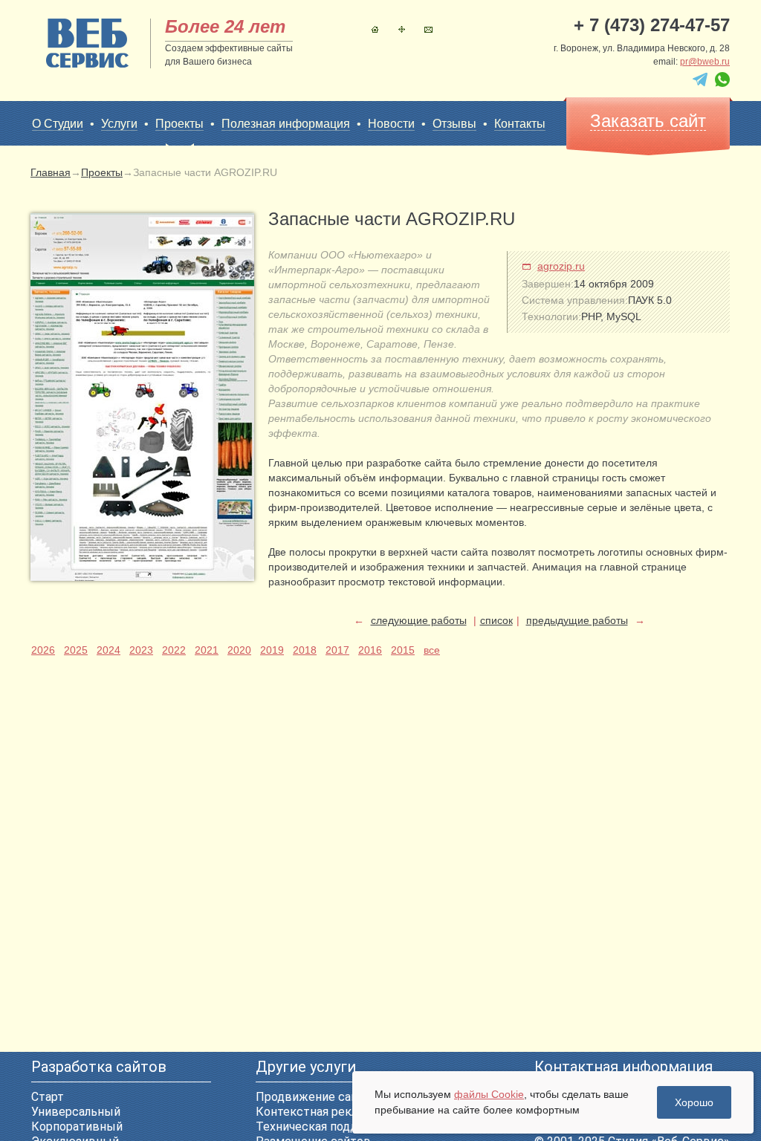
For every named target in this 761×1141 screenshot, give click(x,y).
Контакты (428, 29)
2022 (174, 650)
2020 (239, 650)
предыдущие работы (577, 620)
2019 (272, 650)
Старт (47, 1097)
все (432, 650)
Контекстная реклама (317, 1112)
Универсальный (75, 1112)
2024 (108, 650)
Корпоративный (77, 1126)
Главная (374, 29)
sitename (87, 43)
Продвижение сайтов (317, 1097)
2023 (141, 650)
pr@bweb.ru (705, 61)
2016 (370, 650)
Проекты (179, 123)
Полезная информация (285, 123)
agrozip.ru (561, 266)
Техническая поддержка (324, 1126)
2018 (305, 650)
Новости (391, 123)
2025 (76, 650)
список (496, 620)
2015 (403, 650)
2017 (337, 650)
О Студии (57, 123)
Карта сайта (401, 29)
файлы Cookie (489, 1094)
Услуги (119, 123)
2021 (206, 650)
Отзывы (454, 123)
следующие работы (419, 620)
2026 (43, 650)
